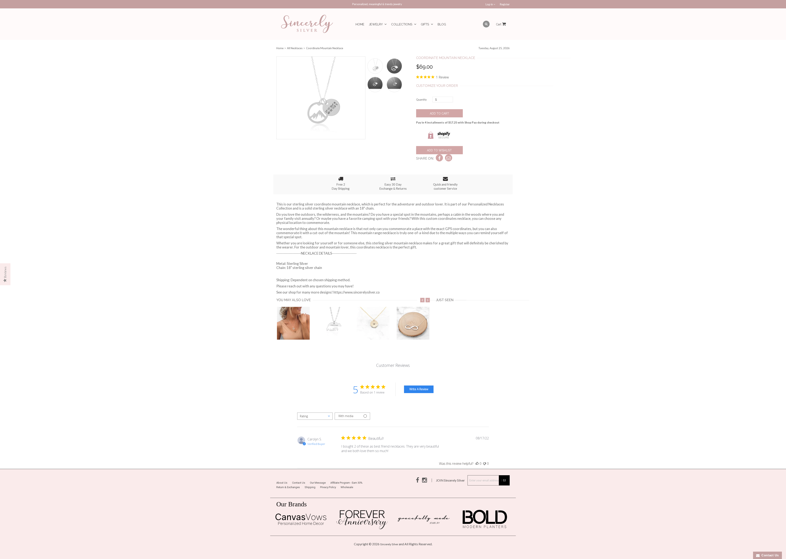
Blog (442, 24)
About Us (281, 482)
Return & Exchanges (288, 487)
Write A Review (418, 389)
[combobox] (315, 416)
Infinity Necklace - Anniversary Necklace (427, 331)
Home (360, 24)
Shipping (310, 487)
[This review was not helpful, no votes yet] (484, 463)
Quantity (421, 99)
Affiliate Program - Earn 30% (346, 482)
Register (505, 4)
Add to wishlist (439, 150)
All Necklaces (295, 48)
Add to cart (439, 113)
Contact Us (298, 482)
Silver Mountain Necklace (296, 331)
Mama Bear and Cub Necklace (340, 331)
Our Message (318, 482)
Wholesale (347, 487)
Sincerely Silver (389, 544)
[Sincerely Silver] (307, 24)
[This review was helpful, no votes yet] (477, 463)
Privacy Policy (328, 487)
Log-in (490, 4)
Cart (499, 24)
